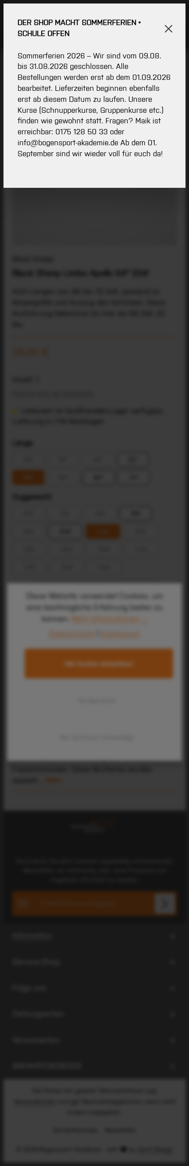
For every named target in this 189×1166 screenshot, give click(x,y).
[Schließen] (168, 29)
